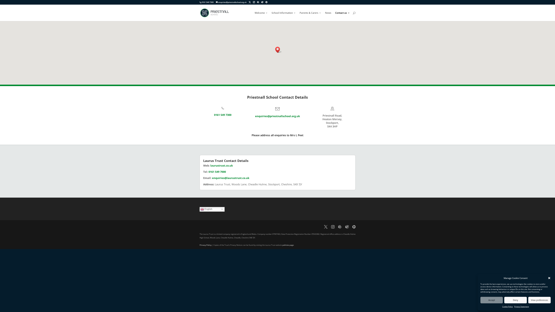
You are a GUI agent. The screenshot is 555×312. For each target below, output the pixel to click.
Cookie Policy (507, 306)
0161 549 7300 (222, 115)
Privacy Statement (521, 306)
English (208, 209)
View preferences (539, 300)
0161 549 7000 (217, 171)
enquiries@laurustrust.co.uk (230, 178)
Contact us (341, 13)
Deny (515, 300)
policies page (288, 245)
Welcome (260, 13)
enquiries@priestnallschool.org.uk (277, 116)
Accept (491, 300)
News (328, 13)
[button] (549, 278)
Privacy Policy (206, 245)
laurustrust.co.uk (221, 165)
